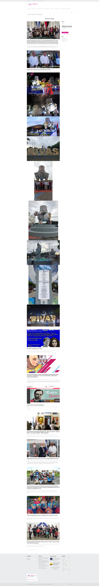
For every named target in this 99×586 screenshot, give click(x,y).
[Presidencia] (35, 579)
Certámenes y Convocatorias (39, 379)
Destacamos (45, 44)
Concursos (63, 561)
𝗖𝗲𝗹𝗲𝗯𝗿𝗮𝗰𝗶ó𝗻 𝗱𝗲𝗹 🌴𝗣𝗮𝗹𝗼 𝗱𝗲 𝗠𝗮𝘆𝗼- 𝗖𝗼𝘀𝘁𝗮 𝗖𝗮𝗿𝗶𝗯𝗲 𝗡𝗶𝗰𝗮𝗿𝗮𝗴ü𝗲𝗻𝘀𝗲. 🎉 (56, 564)
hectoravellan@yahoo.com (43, 568)
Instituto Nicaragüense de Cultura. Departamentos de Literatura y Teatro (42, 515)
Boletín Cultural (40, 44)
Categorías (28, 558)
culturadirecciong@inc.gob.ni (43, 564)
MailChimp (68, 34)
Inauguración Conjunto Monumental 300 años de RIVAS (38, 69)
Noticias (54, 44)
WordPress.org (64, 41)
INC (53, 44)
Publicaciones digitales (54, 406)
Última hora (36, 44)
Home (28, 14)
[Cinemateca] (32, 579)
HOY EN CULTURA (33, 14)
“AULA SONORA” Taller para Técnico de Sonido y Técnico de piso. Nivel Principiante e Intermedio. (57, 559)
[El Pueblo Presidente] (32, 575)
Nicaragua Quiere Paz (64, 568)
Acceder (63, 37)
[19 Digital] (28, 575)
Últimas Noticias (53, 556)
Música (68, 567)
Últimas (38, 44)
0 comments (57, 44)
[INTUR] (28, 579)
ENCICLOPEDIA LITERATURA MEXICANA (35, 405)
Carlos (31, 44)
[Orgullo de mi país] (35, 575)
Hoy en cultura (51, 44)
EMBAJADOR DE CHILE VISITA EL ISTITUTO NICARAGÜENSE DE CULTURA (42, 458)
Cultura (43, 44)
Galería (47, 71)
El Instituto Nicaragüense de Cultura (34, 348)
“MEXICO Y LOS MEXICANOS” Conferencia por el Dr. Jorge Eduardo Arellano (56, 568)
